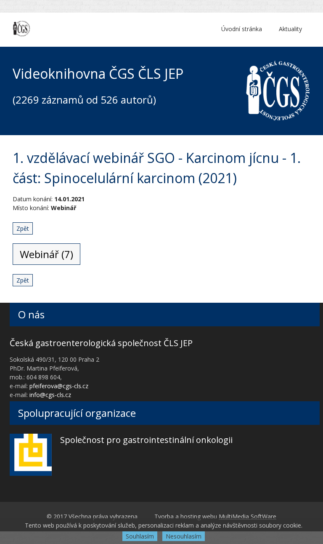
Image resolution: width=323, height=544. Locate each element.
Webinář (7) (46, 254)
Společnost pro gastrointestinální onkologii (146, 439)
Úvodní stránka (241, 29)
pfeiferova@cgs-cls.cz (58, 386)
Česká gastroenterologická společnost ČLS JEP (101, 343)
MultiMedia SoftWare (247, 516)
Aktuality (290, 29)
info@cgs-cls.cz (50, 395)
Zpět (22, 228)
